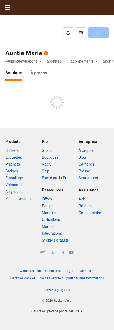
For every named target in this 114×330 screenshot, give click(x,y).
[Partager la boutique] (68, 32)
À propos (38, 72)
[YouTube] (71, 252)
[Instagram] (62, 252)
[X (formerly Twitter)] (52, 252)
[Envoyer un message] (81, 32)
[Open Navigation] (7, 7)
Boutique (13, 72)
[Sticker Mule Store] (43, 252)
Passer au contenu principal (4, 4)
